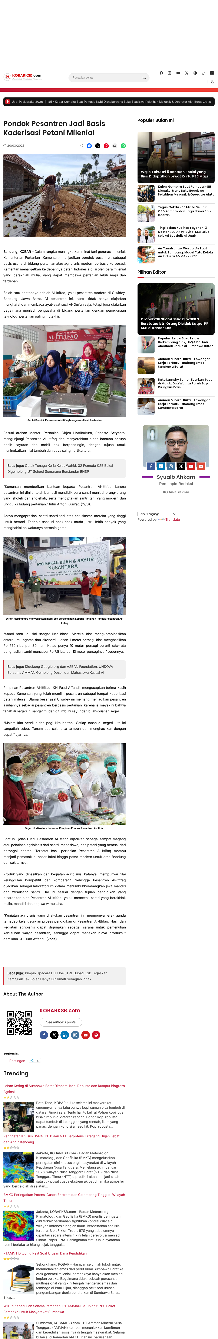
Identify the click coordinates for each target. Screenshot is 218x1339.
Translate (172, 589)
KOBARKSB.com (60, 1183)
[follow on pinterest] (195, 78)
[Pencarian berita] (144, 83)
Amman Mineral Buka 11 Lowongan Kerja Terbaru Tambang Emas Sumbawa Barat (184, 368)
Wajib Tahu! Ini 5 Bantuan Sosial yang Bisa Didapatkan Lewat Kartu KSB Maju (174, 179)
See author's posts (61, 1196)
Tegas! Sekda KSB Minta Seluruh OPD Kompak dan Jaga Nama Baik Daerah (184, 216)
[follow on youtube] (178, 78)
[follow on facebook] (161, 78)
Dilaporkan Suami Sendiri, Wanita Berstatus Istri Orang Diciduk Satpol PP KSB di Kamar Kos (174, 328)
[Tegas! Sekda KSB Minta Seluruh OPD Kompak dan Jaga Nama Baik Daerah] (146, 224)
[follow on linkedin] (212, 78)
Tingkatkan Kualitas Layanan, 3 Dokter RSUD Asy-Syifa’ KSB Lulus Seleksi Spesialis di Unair (183, 237)
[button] (213, 87)
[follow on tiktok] (203, 78)
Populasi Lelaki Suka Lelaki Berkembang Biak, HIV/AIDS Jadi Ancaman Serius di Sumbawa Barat (185, 347)
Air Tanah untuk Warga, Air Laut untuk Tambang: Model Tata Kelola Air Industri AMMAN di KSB (185, 257)
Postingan (17, 1233)
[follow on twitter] (186, 78)
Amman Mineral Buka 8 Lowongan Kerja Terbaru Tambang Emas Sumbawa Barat (184, 409)
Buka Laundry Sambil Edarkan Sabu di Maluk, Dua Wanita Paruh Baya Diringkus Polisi (185, 388)
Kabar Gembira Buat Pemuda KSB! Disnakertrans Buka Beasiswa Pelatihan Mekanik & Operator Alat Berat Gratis (185, 197)
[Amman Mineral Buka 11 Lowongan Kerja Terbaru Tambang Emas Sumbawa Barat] (146, 376)
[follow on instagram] (169, 78)
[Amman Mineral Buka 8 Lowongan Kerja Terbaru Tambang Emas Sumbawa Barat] (146, 417)
